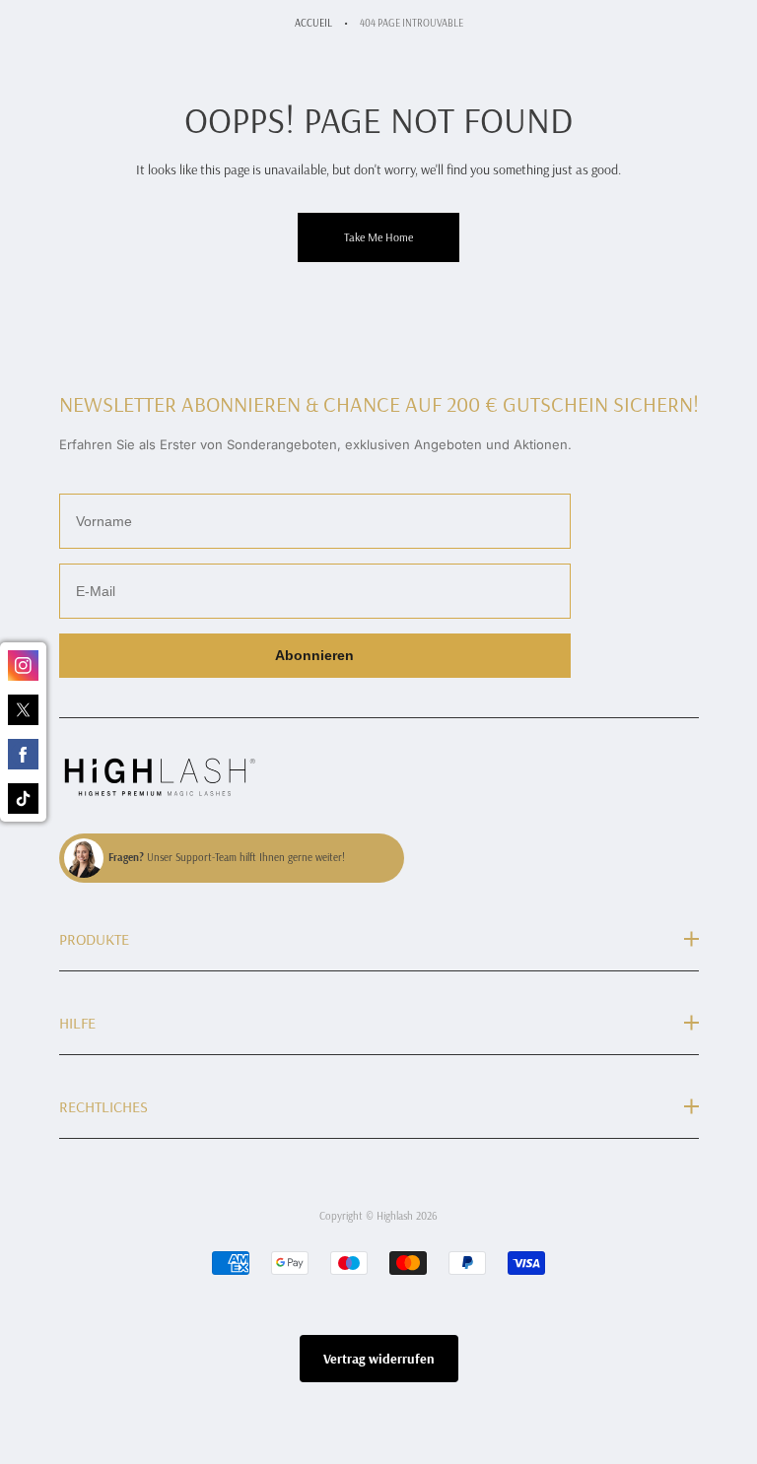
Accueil (313, 23)
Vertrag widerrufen (379, 1358)
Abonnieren (314, 655)
